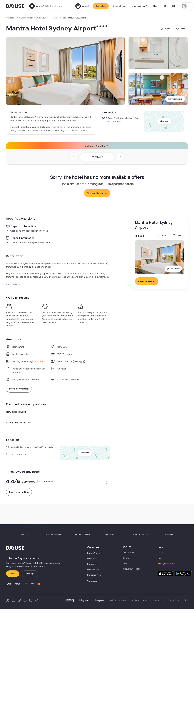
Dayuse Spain (93, 569)
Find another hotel (97, 193)
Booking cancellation (166, 563)
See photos (176, 99)
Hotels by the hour (111, 534)
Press (124, 563)
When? (99, 157)
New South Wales (24, 18)
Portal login (30, 573)
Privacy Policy (173, 600)
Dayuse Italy (92, 564)
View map (164, 121)
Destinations (119, 6)
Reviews (125, 558)
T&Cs (186, 600)
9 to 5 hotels (169, 534)
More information (19, 388)
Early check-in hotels (53, 534)
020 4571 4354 (18, 454)
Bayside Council (41, 18)
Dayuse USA (92, 558)
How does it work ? (139, 6)
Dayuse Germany (94, 575)
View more (12, 283)
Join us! (12, 573)
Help (155, 6)
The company (128, 552)
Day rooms (24, 534)
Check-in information (18, 422)
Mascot (54, 18)
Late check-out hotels (82, 534)
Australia (10, 18)
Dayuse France (93, 553)
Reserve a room (146, 281)
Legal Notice (158, 600)
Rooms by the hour (140, 534)
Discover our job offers (131, 569)
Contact (161, 552)
